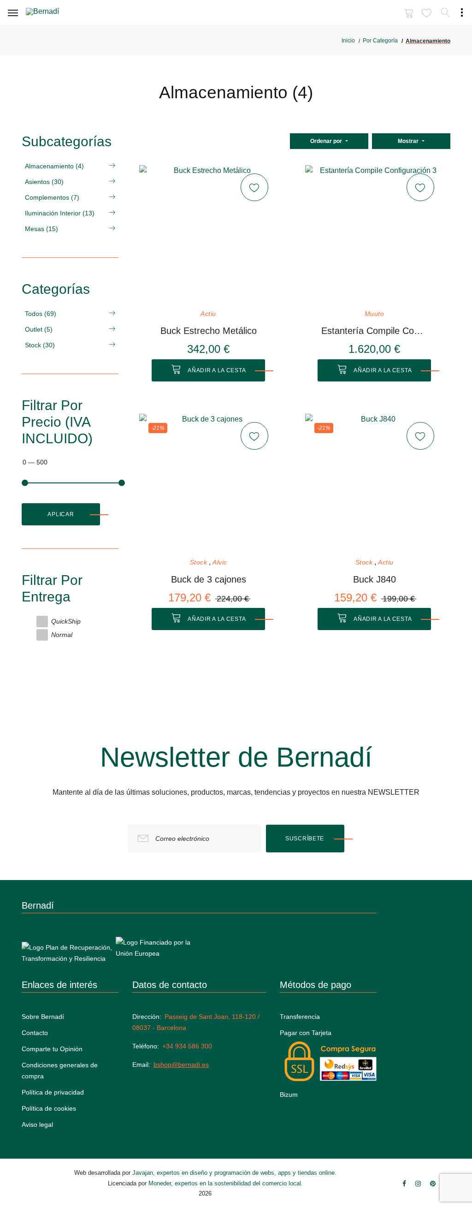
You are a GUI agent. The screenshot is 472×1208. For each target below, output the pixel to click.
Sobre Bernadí (43, 1016)
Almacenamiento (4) (54, 166)
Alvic (219, 562)
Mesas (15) (41, 228)
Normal (61, 634)
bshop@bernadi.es (181, 1064)
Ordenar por (326, 141)
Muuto (374, 313)
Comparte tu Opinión (52, 1049)
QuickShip (66, 621)
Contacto (35, 1032)
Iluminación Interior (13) (59, 213)
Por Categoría (380, 40)
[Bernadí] (56, 13)
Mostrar (409, 141)
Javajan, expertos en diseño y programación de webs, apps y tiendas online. (234, 1172)
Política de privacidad (53, 1092)
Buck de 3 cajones (208, 579)
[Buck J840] (374, 483)
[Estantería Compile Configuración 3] (374, 234)
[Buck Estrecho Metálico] (208, 234)
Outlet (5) (39, 329)
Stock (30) (40, 345)
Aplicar (60, 514)
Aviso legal (37, 1124)
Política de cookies (49, 1108)
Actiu (208, 313)
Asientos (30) (44, 181)
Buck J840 (374, 579)
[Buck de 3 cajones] (208, 483)
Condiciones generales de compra (60, 1070)
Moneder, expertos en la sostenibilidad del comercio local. (225, 1183)
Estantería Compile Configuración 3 (374, 331)
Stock (198, 562)
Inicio (348, 40)
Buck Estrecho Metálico (208, 331)
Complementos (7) (52, 197)
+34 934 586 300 (187, 1046)
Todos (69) (40, 313)
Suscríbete (304, 838)
